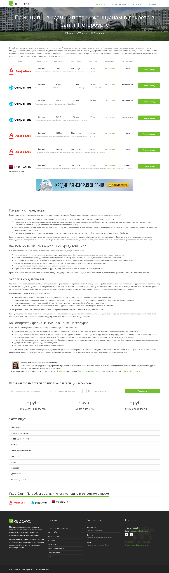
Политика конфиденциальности (137, 545)
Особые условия (18, 479)
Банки (152, 4)
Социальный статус (20, 433)
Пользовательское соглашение (137, 541)
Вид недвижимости (20, 439)
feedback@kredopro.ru (139, 531)
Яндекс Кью (82, 371)
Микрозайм (52, 532)
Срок (13, 462)
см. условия (110, 68)
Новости (137, 4)
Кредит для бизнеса (56, 548)
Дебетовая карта (55, 552)
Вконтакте (61, 371)
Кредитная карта (54, 536)
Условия (83, 33)
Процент (15, 456)
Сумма (14, 444)
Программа (16, 427)
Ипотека (51, 540)
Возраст (15, 468)
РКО (49, 556)
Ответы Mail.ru (95, 371)
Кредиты (100, 4)
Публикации (119, 4)
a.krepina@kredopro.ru (131, 371)
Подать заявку (149, 69)
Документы (16, 473)
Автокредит (52, 544)
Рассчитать (99, 33)
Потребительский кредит (58, 528)
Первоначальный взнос (21, 450)
